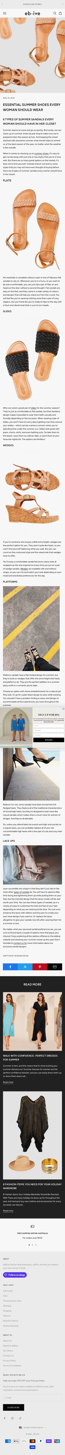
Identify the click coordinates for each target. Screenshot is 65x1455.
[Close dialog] (63, 709)
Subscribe (49, 740)
